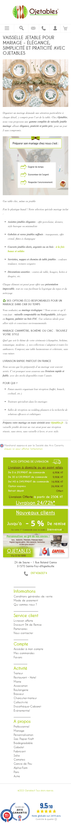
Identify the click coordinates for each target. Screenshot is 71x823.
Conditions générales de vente (33, 596)
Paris (16, 772)
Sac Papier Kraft (24, 738)
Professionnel (21, 726)
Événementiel (22, 710)
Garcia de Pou (23, 763)
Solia (17, 755)
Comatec (19, 759)
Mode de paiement (26, 600)
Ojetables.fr (56, 422)
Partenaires (20, 628)
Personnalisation (23, 734)
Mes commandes (24, 653)
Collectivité (21, 702)
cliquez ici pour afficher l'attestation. (23, 448)
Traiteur (18, 673)
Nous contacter (23, 633)
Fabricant (20, 751)
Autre (17, 776)
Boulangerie (21, 689)
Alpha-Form (20, 767)
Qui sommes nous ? (25, 604)
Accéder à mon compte (28, 648)
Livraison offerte (23, 620)
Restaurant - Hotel (25, 677)
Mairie (17, 681)
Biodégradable (23, 743)
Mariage (19, 730)
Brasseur (19, 693)
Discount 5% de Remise (28, 624)
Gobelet (19, 747)
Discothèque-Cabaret (27, 706)
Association (21, 685)
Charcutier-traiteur (25, 698)
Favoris (18, 657)
